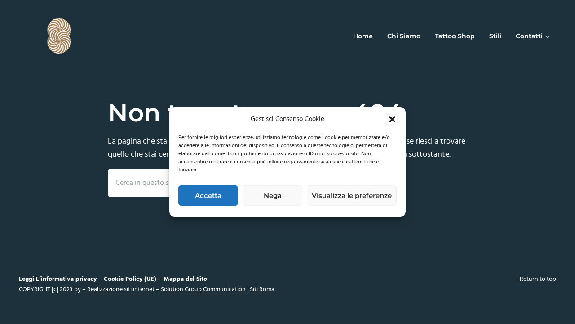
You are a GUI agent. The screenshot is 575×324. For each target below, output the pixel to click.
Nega (273, 195)
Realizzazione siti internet (121, 289)
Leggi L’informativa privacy (58, 279)
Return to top (538, 279)
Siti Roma (262, 289)
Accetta (208, 195)
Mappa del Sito (185, 279)
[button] (392, 119)
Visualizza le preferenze (352, 195)
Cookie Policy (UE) (130, 279)
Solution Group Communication (203, 289)
